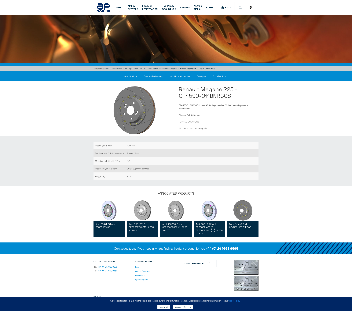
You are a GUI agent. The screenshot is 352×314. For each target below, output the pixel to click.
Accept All (164, 307)
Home (107, 68)
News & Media (198, 7)
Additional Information (180, 76)
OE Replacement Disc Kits (135, 68)
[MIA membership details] (246, 267)
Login (228, 7)
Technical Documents (169, 7)
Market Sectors (133, 7)
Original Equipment (142, 271)
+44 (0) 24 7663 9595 (222, 248)
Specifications (130, 76)
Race (137, 267)
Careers (185, 7)
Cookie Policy (234, 300)
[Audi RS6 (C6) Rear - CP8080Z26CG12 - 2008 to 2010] (176, 210)
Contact (211, 7)
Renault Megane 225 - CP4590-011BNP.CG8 (197, 68)
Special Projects (141, 279)
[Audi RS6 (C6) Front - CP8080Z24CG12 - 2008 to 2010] (142, 210)
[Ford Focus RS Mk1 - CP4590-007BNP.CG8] (242, 210)
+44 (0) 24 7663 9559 (107, 270)
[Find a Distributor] (250, 7)
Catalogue (201, 76)
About (120, 7)
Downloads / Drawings (153, 76)
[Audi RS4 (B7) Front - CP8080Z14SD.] (109, 210)
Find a (194, 263)
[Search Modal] (240, 7)
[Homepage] (103, 7)
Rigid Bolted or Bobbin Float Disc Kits (162, 68)
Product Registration (150, 7)
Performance (117, 68)
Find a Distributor (220, 76)
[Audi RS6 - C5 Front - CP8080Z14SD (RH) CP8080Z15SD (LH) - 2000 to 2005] (209, 210)
